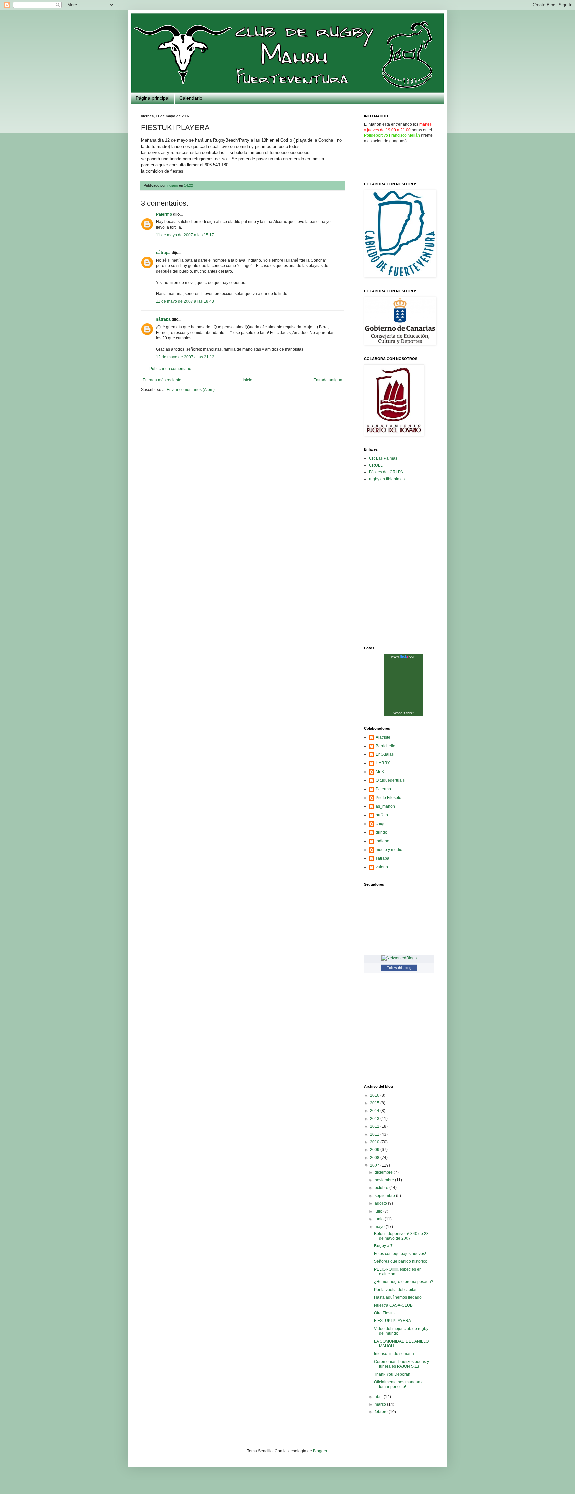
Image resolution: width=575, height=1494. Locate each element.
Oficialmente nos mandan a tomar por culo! (399, 1384)
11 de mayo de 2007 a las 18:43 (185, 301)
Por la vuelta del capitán (396, 1289)
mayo (380, 1226)
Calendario (190, 98)
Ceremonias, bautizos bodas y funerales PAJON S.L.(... (401, 1364)
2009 (375, 1149)
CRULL (376, 465)
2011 (375, 1134)
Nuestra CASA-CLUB (393, 1305)
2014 (375, 1110)
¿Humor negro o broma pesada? (403, 1281)
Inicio (247, 380)
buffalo (382, 815)
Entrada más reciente (162, 380)
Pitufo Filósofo (388, 797)
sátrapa (163, 252)
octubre (382, 1187)
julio (379, 1211)
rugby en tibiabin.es (387, 479)
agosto (381, 1203)
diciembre (384, 1172)
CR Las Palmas (383, 458)
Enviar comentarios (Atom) (191, 389)
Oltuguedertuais (390, 780)
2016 (375, 1095)
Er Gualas (385, 754)
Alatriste (383, 737)
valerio (382, 867)
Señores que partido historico (400, 1261)
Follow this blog (399, 968)
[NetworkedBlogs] (399, 958)
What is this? (403, 713)
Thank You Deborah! (392, 1374)
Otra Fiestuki (385, 1313)
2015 (375, 1103)
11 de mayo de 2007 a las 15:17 (185, 235)
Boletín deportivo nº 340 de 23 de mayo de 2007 (401, 1236)
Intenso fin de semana (394, 1353)
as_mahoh (385, 806)
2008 (375, 1157)
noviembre (385, 1180)
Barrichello (385, 746)
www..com (403, 656)
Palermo (164, 214)
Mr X (380, 771)
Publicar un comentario (170, 368)
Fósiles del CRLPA (386, 472)
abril (379, 1396)
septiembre (385, 1195)
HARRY (383, 763)
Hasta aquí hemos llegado (398, 1297)
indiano (382, 841)
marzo (381, 1404)
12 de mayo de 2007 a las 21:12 (185, 357)
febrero (382, 1412)
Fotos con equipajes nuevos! (400, 1253)
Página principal (152, 98)
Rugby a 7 (383, 1246)
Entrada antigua (327, 380)
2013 (375, 1118)
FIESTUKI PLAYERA (392, 1320)
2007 (375, 1165)
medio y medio (389, 849)
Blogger (320, 1451)
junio (380, 1219)
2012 (375, 1126)
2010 (375, 1142)
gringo (381, 832)
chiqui (381, 823)
